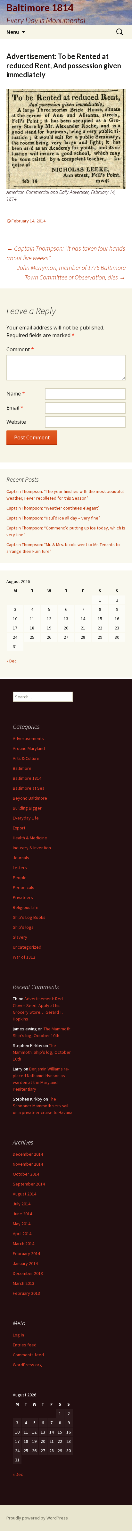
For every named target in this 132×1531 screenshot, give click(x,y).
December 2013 (28, 1273)
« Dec (11, 661)
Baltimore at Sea (29, 788)
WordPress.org (27, 1365)
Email (14, 407)
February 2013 (26, 1293)
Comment (20, 349)
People (20, 877)
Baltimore (22, 768)
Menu (12, 32)
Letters (20, 867)
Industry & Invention (32, 848)
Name (15, 393)
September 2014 (29, 1184)
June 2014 (22, 1214)
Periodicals (23, 887)
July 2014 (21, 1204)
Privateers (23, 897)
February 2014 (26, 1253)
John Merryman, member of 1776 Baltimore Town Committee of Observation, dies (71, 272)
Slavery (20, 937)
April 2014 (22, 1233)
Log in (18, 1335)
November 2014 (28, 1164)
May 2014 (21, 1224)
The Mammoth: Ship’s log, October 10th (42, 1052)
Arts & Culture (26, 758)
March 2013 (23, 1283)
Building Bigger (27, 808)
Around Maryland (29, 748)
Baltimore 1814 (27, 778)
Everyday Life (26, 818)
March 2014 (23, 1243)
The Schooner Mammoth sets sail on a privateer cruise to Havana (42, 1105)
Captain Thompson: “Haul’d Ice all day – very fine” (53, 518)
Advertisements (28, 738)
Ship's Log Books (29, 917)
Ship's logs (23, 927)
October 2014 (26, 1174)
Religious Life (25, 907)
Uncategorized (27, 947)
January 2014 (25, 1263)
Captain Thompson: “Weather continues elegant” (53, 508)
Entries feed (25, 1345)
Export (19, 828)
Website (16, 421)
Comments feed (28, 1355)
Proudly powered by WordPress (37, 1518)
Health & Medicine (30, 838)
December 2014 (28, 1154)
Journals (21, 858)
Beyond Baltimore (30, 798)
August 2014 (24, 1194)
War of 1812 (24, 957)
